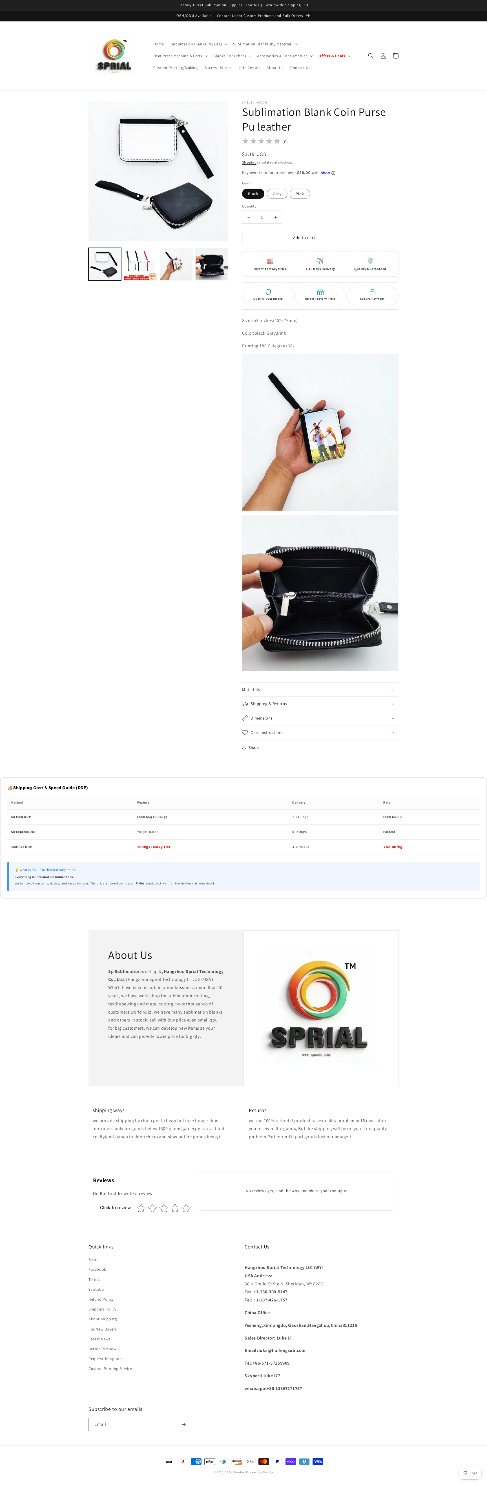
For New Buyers (102, 1329)
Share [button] (254, 747)
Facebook (97, 1269)
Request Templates (105, 1358)
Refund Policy (101, 1299)
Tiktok (94, 1279)
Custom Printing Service (110, 1368)
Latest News (99, 1338)
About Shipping (102, 1318)
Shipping (249, 162)
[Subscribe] (183, 1424)
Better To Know (102, 1348)
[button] (198, 44)
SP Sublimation (235, 1472)
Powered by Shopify (259, 1472)
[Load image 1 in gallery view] (104, 264)
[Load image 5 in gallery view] (211, 264)
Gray (277, 193)
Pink (300, 193)
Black (253, 193)
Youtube (96, 1289)
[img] (261, 142)
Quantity (249, 206)
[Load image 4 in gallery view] (176, 264)
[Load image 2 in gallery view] (140, 264)
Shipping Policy (102, 1309)
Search (94, 1259)
